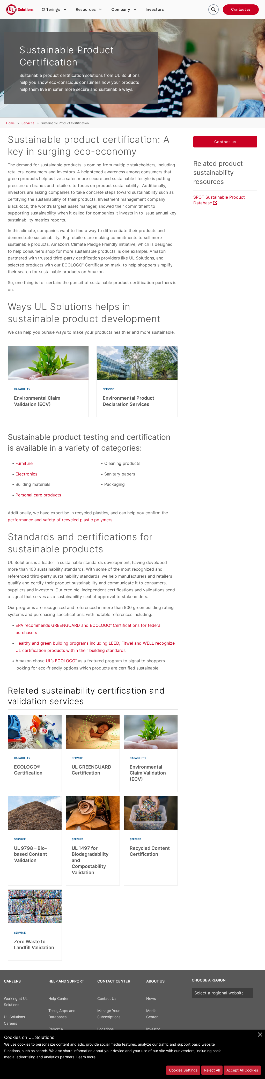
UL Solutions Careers (14, 1020)
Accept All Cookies (242, 1070)
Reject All (212, 1070)
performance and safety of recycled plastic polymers (60, 519)
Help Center (58, 998)
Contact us (241, 9)
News (151, 998)
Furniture (24, 463)
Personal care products (38, 494)
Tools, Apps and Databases (62, 1013)
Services (27, 123)
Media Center (152, 1013)
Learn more (85, 1057)
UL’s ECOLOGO (61, 660)
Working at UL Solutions (16, 1001)
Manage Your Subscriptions (108, 1013)
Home (10, 123)
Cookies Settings (183, 1070)
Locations (105, 1029)
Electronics (26, 474)
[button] (55, 9)
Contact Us (106, 998)
